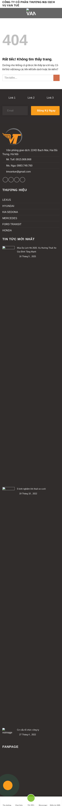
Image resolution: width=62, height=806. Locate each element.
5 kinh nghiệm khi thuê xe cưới (31, 489)
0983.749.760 (24, 165)
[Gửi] (56, 78)
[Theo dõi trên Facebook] (5, 179)
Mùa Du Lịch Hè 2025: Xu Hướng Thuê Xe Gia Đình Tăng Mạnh (36, 250)
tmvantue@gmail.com (18, 171)
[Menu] (4, 13)
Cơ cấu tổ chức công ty (28, 730)
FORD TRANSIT (11, 224)
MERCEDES (9, 218)
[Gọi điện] (31, 799)
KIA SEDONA (10, 212)
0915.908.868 (23, 159)
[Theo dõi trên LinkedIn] (22, 179)
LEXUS (6, 199)
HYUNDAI (8, 206)
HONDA (7, 230)
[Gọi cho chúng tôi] (16, 179)
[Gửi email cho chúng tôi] (11, 179)
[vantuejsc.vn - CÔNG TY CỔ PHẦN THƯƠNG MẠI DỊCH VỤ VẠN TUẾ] (31, 13)
